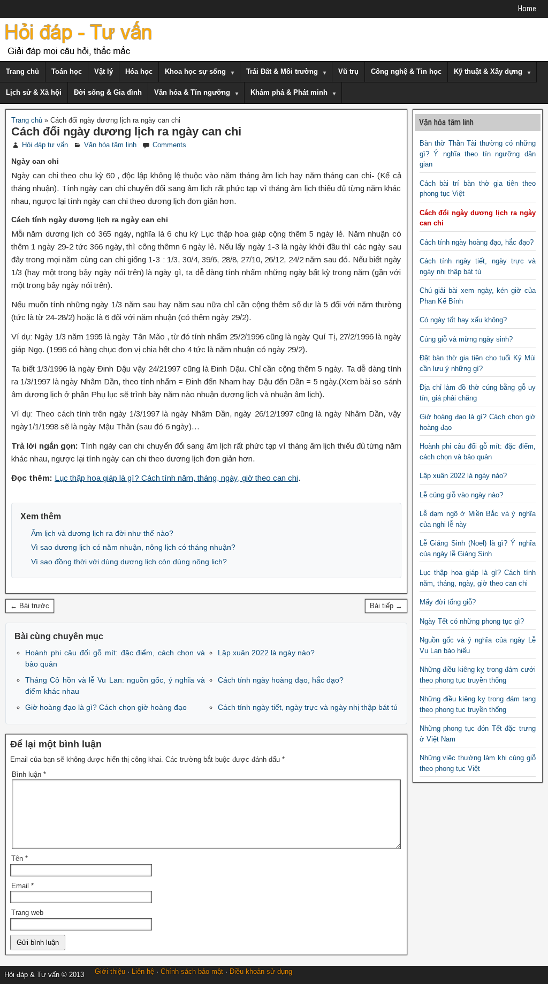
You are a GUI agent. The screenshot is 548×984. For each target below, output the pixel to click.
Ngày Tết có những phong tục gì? (472, 621)
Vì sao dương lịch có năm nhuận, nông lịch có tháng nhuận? (133, 547)
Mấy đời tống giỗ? (448, 602)
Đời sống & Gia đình (108, 92)
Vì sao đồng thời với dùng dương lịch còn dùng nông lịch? (129, 561)
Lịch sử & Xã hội (34, 92)
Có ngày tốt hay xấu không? (463, 320)
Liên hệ (143, 971)
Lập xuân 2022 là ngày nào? (266, 652)
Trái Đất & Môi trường (282, 71)
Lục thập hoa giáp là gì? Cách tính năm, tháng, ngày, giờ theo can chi (176, 477)
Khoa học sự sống (195, 71)
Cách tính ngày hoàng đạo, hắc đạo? (281, 680)
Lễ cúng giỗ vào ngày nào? (461, 495)
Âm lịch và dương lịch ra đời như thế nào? (102, 533)
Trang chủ (22, 71)
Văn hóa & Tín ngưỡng (192, 92)
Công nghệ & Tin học (406, 71)
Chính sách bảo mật (192, 971)
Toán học (66, 71)
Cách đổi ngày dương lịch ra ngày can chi (126, 131)
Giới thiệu (110, 971)
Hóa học (139, 71)
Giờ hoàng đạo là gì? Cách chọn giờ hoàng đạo (106, 707)
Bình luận (29, 774)
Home (527, 8)
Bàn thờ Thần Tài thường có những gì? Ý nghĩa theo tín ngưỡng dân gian (478, 153)
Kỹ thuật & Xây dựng (488, 71)
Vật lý (103, 71)
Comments (169, 145)
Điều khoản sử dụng (261, 971)
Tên (19, 858)
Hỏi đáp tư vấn (45, 145)
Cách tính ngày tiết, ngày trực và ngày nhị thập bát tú (308, 707)
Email (22, 886)
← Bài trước (29, 606)
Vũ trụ (348, 71)
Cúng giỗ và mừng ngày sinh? (466, 339)
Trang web (27, 913)
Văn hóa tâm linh (110, 145)
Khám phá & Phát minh (289, 92)
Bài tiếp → (386, 606)
